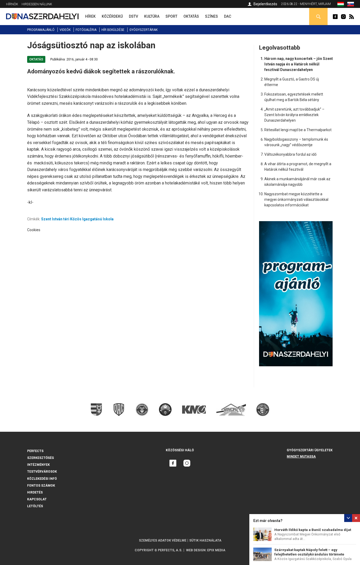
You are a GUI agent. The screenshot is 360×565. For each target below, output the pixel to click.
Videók (65, 30)
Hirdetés (35, 492)
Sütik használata (205, 540)
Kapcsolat (37, 499)
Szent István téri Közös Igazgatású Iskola (77, 219)
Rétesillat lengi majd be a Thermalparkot (298, 130)
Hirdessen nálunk (37, 4)
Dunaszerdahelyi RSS (351, 16)
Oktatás (36, 59)
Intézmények (38, 465)
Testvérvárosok (42, 471)
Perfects (35, 451)
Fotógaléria (86, 30)
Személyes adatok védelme (162, 540)
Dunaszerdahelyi (335, 16)
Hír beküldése (112, 30)
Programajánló (41, 30)
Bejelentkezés (265, 4)
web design (196, 550)
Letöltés (35, 506)
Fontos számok (41, 485)
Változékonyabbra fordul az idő (290, 154)
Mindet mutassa (301, 456)
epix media (216, 550)
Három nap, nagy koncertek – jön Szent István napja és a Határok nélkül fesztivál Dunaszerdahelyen (298, 64)
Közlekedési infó (42, 479)
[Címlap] (42, 16)
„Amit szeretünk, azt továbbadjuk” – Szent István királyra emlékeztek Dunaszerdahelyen (294, 114)
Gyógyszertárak (143, 30)
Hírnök (12, 4)
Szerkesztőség (40, 458)
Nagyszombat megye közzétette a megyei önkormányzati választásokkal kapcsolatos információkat (296, 199)
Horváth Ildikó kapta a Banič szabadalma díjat (312, 530)
